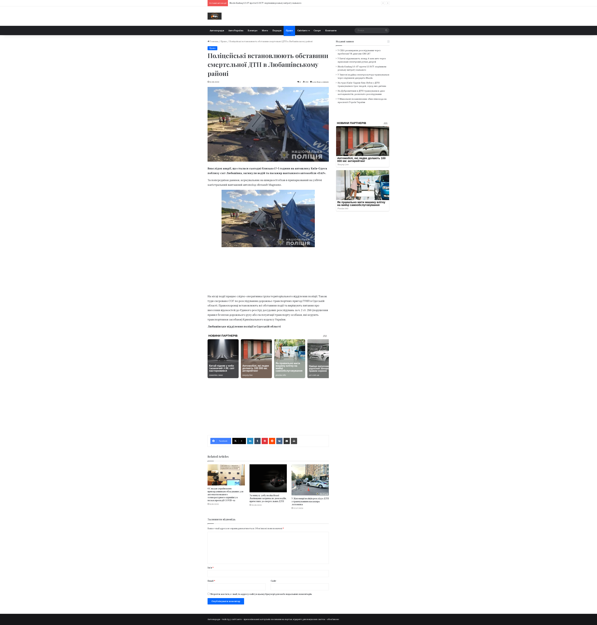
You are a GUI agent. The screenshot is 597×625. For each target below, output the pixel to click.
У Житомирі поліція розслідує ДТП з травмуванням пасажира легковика (310, 501)
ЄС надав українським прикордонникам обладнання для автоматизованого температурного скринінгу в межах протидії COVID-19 (225, 494)
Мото (265, 30)
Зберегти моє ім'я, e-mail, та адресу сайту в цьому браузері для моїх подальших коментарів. (261, 594)
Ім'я (211, 567)
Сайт (273, 581)
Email (211, 581)
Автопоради (217, 30)
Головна (213, 41)
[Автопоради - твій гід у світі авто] (215, 16)
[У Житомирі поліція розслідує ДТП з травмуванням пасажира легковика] (310, 479)
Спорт (317, 30)
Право (289, 30)
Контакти (330, 30)
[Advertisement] (268, 271)
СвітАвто (302, 30)
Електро (252, 30)
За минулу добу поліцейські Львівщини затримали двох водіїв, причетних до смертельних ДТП (268, 498)
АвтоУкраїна (235, 30)
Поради (276, 30)
